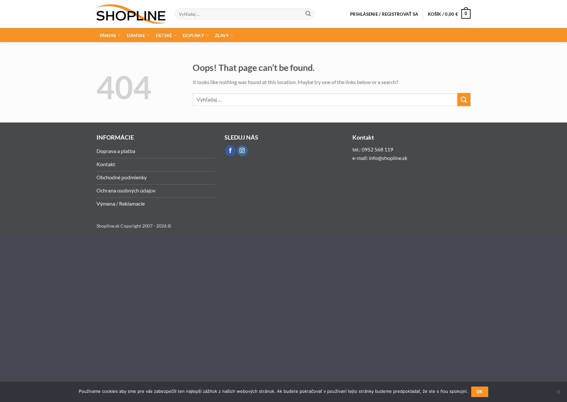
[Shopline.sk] (130, 14)
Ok (479, 391)
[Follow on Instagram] (242, 150)
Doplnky (193, 35)
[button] (384, 14)
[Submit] (308, 14)
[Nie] (558, 394)
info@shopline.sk (388, 158)
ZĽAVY (222, 35)
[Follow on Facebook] (230, 150)
